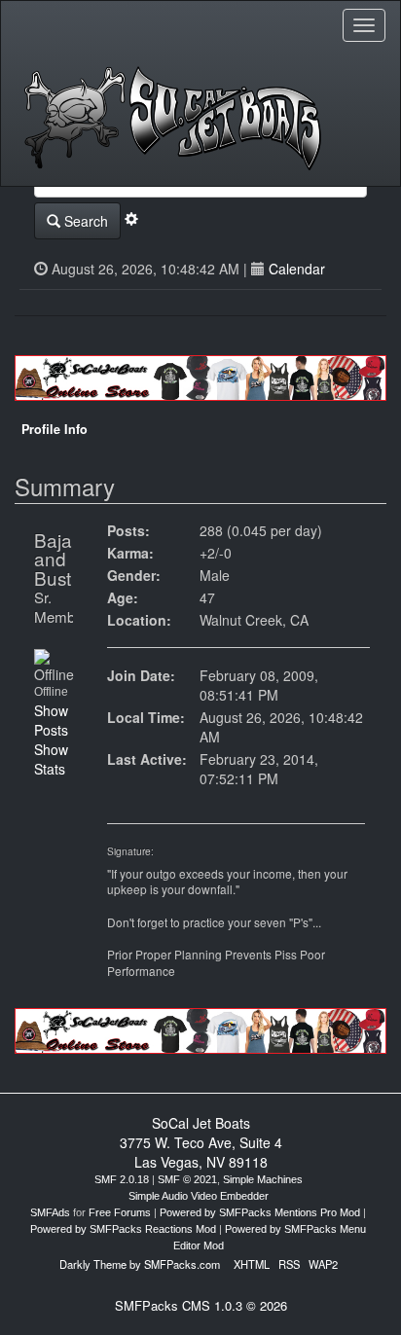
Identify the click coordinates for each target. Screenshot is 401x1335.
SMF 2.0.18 (121, 1179)
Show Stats (51, 759)
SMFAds (50, 1212)
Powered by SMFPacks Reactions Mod (123, 1229)
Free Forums (120, 1212)
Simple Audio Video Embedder (198, 1196)
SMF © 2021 (187, 1179)
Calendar (297, 268)
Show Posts (51, 720)
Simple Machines (263, 1179)
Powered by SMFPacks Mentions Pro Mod (260, 1212)
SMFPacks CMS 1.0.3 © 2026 (201, 1305)
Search (84, 221)
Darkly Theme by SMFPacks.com (139, 1264)
